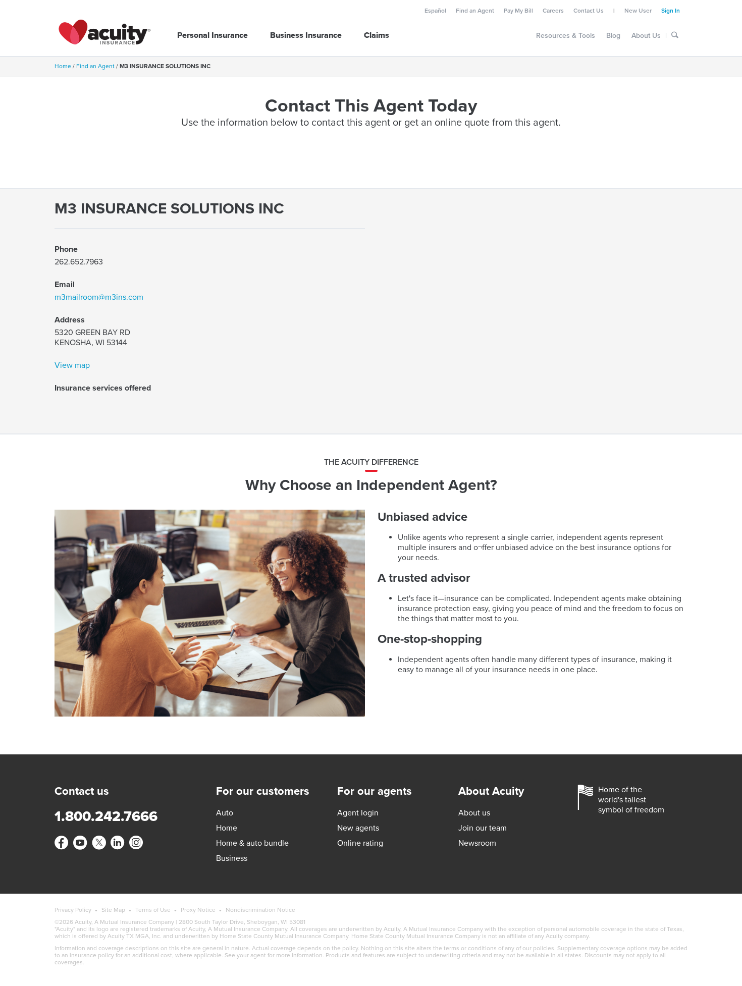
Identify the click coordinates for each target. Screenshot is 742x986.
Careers (553, 10)
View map (72, 365)
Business (231, 858)
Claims (376, 35)
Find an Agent (475, 10)
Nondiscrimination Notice (260, 909)
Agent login (358, 813)
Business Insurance (306, 35)
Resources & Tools (565, 35)
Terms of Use (153, 909)
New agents (358, 828)
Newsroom (477, 843)
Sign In (670, 10)
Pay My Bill (518, 10)
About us (474, 813)
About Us (646, 35)
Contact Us (588, 10)
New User (638, 10)
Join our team (482, 828)
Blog (613, 35)
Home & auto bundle (252, 843)
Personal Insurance (212, 35)
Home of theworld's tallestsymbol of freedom (631, 800)
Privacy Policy (73, 909)
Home (63, 66)
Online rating (360, 843)
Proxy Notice (198, 909)
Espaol (435, 10)
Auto (224, 813)
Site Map (113, 909)
